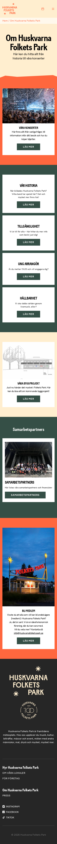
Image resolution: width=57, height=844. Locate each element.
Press (6, 795)
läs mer (28, 314)
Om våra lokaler (13, 772)
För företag (11, 778)
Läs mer (28, 146)
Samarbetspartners (25, 495)
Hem (5, 20)
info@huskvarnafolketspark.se (28, 633)
